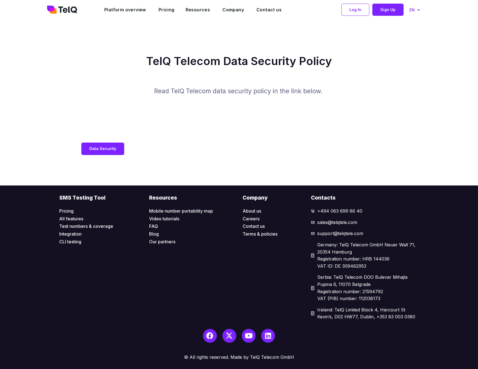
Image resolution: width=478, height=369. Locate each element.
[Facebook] (210, 336)
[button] (355, 10)
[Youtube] (249, 336)
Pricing (167, 9)
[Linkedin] (268, 336)
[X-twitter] (229, 336)
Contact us (269, 9)
